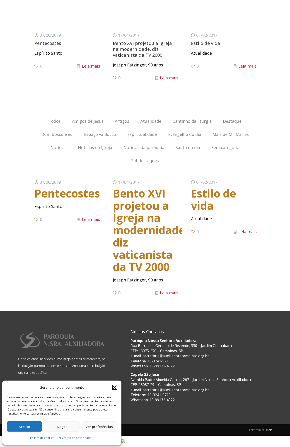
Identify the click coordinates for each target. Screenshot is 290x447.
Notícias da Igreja (95, 147)
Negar (62, 426)
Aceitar (24, 426)
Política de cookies (42, 438)
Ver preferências (99, 426)
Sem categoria (225, 147)
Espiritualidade (142, 134)
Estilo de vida (205, 43)
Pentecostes (47, 43)
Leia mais (91, 66)
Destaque (232, 121)
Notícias (59, 147)
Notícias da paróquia (143, 147)
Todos (54, 121)
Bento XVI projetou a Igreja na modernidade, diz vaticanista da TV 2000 (142, 49)
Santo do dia (188, 147)
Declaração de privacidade (73, 438)
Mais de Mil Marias (231, 134)
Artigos (122, 121)
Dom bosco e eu (57, 134)
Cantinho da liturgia (192, 121)
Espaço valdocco (100, 134)
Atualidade (150, 121)
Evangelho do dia (184, 134)
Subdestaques (145, 160)
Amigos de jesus (88, 121)
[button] (114, 387)
